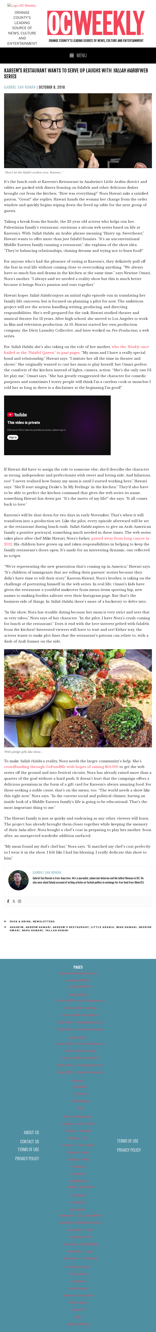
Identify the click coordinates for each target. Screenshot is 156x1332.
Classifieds (78, 1166)
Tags (80, 1108)
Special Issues (78, 1288)
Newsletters (44, 921)
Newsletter (78, 1202)
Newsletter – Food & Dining (80, 1244)
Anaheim (17, 927)
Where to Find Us (78, 1324)
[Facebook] (8, 901)
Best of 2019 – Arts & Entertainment (80, 1043)
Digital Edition (78, 1180)
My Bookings (80, 1101)
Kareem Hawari (38, 927)
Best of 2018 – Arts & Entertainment (80, 1000)
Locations (80, 1093)
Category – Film (78, 1138)
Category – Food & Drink (78, 1145)
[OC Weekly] (21, 5)
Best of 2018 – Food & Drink (80, 1015)
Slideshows (78, 1281)
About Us (31, 1132)
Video (78, 1317)
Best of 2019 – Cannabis (80, 1050)
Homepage (78, 1195)
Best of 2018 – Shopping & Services (80, 1022)
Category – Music (78, 1152)
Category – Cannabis (78, 1130)
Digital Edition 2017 (80, 1187)
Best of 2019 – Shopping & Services (80, 1065)
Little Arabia (103, 927)
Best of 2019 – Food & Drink (80, 1057)
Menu (82, 55)
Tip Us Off (78, 1309)
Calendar (78, 1080)
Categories (80, 1086)
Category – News (78, 1159)
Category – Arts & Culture (78, 1123)
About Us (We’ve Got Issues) (78, 973)
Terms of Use (28, 1149)
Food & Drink (20, 921)
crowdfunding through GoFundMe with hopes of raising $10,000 (61, 767)
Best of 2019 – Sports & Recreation (80, 1072)
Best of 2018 (78, 994)
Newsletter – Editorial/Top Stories (80, 1222)
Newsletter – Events (80, 1229)
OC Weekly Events (78, 1266)
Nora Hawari (32, 930)
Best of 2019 (78, 1037)
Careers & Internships (78, 1116)
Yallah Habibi (57, 930)
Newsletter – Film (80, 1237)
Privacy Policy (27, 1158)
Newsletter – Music (80, 1251)
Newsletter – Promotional (80, 1258)
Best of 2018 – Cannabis (80, 1008)
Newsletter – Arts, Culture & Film (80, 1215)
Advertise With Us (78, 980)
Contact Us (29, 1141)
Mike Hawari (126, 927)
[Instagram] (19, 901)
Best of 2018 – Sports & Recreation (80, 1029)
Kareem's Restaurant (71, 927)
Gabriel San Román (20, 87)
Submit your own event (78, 1295)
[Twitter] (14, 901)
